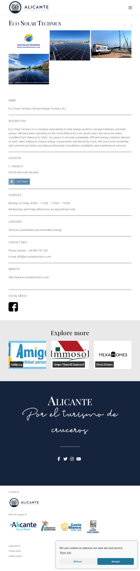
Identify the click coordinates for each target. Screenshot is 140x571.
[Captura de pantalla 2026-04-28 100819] (70, 45)
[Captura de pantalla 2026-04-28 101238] (29, 69)
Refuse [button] (78, 561)
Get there (22, 181)
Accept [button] (115, 561)
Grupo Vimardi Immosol (69, 364)
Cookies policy (15, 556)
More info (65, 552)
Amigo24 (16, 364)
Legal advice (14, 546)
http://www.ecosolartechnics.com (29, 277)
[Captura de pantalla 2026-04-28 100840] (111, 44)
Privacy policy (15, 551)
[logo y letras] (29, 41)
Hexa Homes (104, 364)
